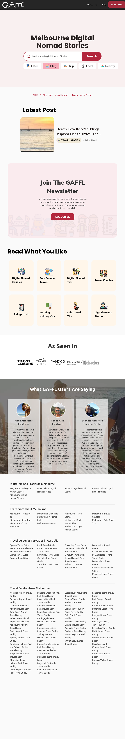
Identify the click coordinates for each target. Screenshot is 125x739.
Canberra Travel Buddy (75, 631)
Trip (71, 66)
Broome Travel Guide (20, 558)
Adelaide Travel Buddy (75, 628)
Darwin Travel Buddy (74, 625)
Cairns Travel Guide (19, 555)
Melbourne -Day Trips (47, 513)
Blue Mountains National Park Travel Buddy (19, 663)
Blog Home (48, 95)
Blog (104, 4)
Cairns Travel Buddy (74, 609)
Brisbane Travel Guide (20, 551)
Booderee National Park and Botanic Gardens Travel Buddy (21, 647)
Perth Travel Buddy (74, 612)
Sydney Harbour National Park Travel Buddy (46, 637)
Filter (34, 66)
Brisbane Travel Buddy (75, 621)
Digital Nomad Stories (82, 95)
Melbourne (62, 95)
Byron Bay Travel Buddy (103, 628)
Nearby (110, 66)
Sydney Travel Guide (19, 545)
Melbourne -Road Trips (21, 520)
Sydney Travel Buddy (75, 599)
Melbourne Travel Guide (21, 548)
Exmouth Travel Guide (75, 555)
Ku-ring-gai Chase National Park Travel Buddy (46, 621)
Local (89, 66)
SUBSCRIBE (117, 4)
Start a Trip (92, 4)
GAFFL (36, 95)
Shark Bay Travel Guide (75, 545)
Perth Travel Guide (46, 545)
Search (91, 56)
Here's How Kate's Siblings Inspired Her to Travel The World (77, 131)
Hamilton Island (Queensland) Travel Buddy (102, 647)
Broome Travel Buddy (102, 605)
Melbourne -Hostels (46, 523)
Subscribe (62, 216)
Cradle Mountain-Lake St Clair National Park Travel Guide (102, 554)
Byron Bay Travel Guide (48, 555)
